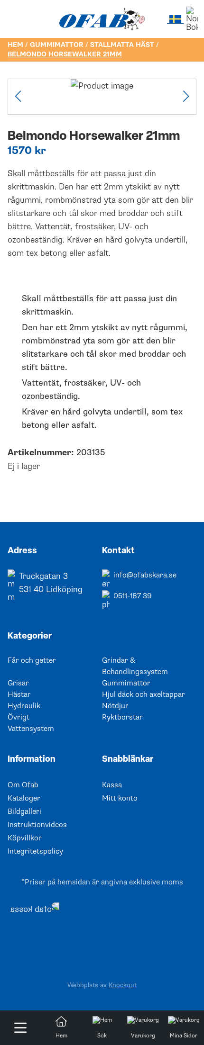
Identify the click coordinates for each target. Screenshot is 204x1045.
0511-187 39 (132, 596)
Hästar (19, 694)
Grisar (18, 683)
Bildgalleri (24, 811)
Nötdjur (115, 706)
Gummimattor (56, 45)
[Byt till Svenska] (175, 19)
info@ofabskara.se (144, 575)
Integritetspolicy (35, 851)
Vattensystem (31, 728)
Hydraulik (24, 706)
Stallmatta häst (122, 45)
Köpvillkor (25, 838)
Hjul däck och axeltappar (143, 694)
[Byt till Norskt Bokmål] (192, 19)
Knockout (123, 985)
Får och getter (32, 660)
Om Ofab (23, 785)
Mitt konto (120, 798)
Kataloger (24, 798)
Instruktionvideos (37, 824)
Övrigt (18, 717)
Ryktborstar (122, 717)
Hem (15, 45)
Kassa (112, 785)
